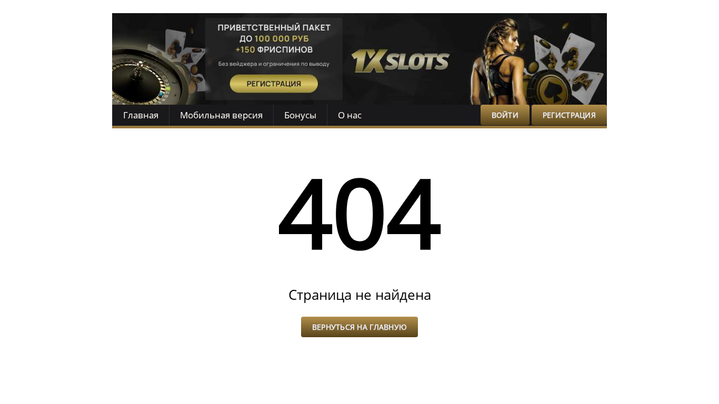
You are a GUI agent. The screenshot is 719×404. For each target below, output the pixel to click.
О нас (350, 115)
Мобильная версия (221, 115)
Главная (140, 115)
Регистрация (569, 115)
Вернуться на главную (359, 327)
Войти (505, 115)
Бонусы (300, 115)
